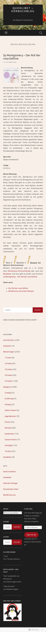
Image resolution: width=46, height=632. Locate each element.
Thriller (8, 451)
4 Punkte (8, 375)
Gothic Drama (10, 410)
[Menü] (6, 33)
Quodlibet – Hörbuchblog (23, 10)
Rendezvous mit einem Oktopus (21, 291)
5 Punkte (8, 381)
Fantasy (8, 404)
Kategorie (7, 387)
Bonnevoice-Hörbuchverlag (19, 271)
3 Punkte (8, 369)
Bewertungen (8, 352)
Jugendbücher (10, 416)
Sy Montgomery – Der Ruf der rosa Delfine (20, 277)
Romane (8, 428)
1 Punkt (8, 357)
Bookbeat (7, 274)
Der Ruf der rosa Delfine (18, 288)
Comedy (8, 393)
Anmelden (7, 477)
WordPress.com (9, 495)
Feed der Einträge (10, 483)
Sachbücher (9, 434)
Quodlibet (7, 457)
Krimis (7, 422)
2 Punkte (8, 363)
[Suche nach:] (23, 310)
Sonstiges (9, 445)
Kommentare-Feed (10, 489)
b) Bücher (7, 346)
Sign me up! (31, 535)
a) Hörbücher (8, 340)
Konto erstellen (9, 471)
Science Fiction (10, 439)
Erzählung (9, 398)
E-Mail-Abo (28, 509)
